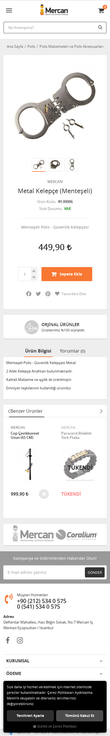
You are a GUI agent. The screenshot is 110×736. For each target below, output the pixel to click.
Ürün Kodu (46, 201)
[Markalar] (33, 534)
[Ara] (101, 27)
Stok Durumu (50, 208)
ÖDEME (13, 673)
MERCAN (55, 181)
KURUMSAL (17, 661)
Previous (9, 411)
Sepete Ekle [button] (71, 274)
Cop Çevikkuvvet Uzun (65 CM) (25, 435)
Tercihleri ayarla (30, 715)
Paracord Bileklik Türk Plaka (76, 435)
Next (101, 411)
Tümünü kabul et (79, 715)
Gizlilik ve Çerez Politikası (57, 726)
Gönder (95, 572)
